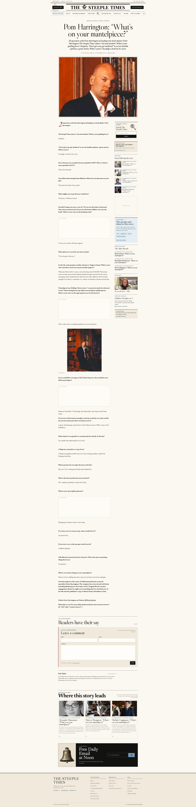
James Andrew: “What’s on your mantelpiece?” (128, 164)
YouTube (55, 790)
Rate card (111, 786)
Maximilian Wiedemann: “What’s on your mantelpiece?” (128, 190)
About (91, 780)
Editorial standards (95, 783)
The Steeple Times (88, 53)
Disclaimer (129, 791)
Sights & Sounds (135, 13)
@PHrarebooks (90, 600)
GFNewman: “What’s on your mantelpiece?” (129, 173)
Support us (73, 790)
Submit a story (93, 793)
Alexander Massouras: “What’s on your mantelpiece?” (68, 722)
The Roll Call (117, 13)
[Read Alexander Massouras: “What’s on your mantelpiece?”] (71, 708)
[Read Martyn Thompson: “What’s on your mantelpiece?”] (98, 708)
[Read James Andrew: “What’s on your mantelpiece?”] (118, 164)
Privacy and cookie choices (133, 783)
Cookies (129, 786)
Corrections (93, 786)
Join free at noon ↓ (121, 316)
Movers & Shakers (58, 13)
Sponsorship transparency (115, 788)
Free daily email (58, 7)
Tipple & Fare (91, 13)
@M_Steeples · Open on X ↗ (121, 306)
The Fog (68, 13)
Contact (92, 791)
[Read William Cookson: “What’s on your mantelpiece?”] (118, 181)
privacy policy (76, 662)
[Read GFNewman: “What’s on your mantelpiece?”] (118, 172)
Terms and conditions (132, 788)
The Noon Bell (64, 790)
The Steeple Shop (94, 798)
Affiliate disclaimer (131, 793)
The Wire (125, 13)
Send (132, 662)
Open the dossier (121, 240)
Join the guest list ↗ (121, 150)
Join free (131, 755)
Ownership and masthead (96, 788)
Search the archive (94, 796)
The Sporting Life (106, 13)
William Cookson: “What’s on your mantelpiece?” (129, 181)
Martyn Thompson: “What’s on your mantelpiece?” (97, 721)
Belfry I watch (112, 783)
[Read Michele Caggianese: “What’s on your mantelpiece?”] (124, 708)
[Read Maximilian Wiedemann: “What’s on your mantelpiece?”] (118, 189)
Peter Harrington (72, 584)
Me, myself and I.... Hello (122, 291)
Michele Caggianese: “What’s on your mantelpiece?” (124, 721)
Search (126, 136)
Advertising (112, 780)
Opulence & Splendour (79, 13)
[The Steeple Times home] (98, 7)
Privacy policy (130, 780)
